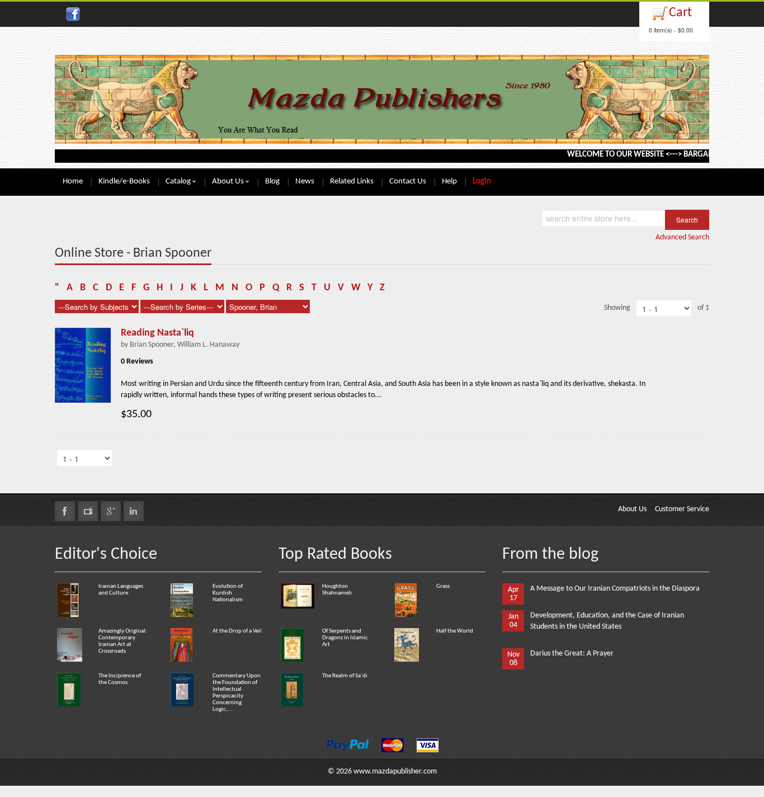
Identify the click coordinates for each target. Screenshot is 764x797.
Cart (680, 13)
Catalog (178, 181)
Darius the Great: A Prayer (572, 653)
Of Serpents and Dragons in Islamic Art (345, 638)
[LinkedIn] (134, 511)
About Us (228, 181)
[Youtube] (88, 511)
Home (73, 181)
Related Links (352, 181)
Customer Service (682, 509)
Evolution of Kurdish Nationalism (228, 593)
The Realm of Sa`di (344, 676)
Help (449, 181)
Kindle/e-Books (124, 181)
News (304, 181)
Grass (443, 586)
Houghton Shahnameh (337, 589)
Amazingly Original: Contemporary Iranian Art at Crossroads (122, 641)
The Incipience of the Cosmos (119, 679)
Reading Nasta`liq (157, 333)
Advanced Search (682, 237)
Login (482, 181)
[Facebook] (65, 511)
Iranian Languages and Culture (120, 589)
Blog (272, 181)
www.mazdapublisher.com (395, 771)
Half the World (454, 631)
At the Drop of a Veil (237, 631)
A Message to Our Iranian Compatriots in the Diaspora (615, 588)
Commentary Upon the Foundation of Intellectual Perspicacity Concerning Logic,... (237, 693)
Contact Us (407, 181)
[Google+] (111, 511)
